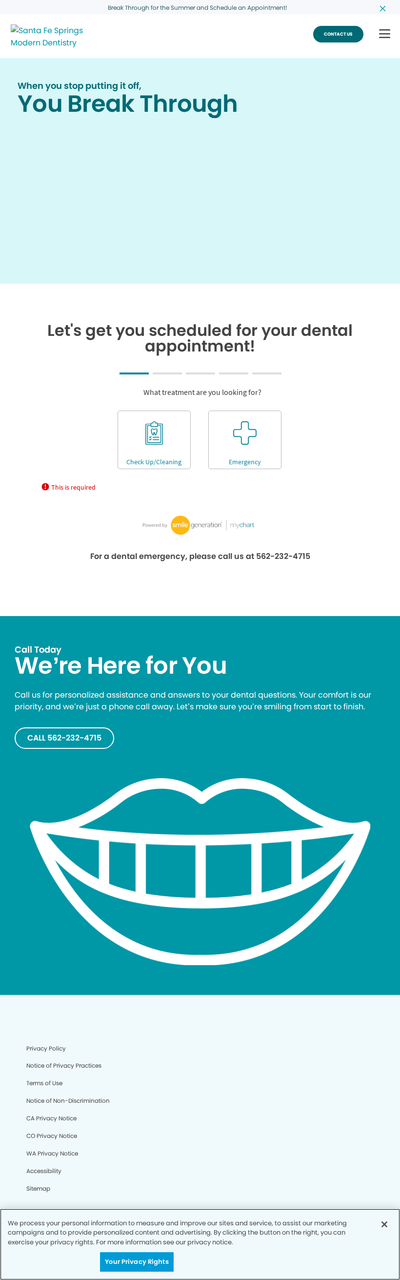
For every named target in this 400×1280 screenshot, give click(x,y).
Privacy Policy (46, 1048)
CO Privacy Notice (51, 1136)
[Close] (384, 1224)
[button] (384, 34)
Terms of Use (44, 1083)
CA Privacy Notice (51, 1118)
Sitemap (38, 1188)
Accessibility (43, 1171)
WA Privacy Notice (52, 1153)
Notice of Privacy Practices (63, 1065)
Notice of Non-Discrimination (68, 1100)
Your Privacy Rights (136, 1261)
